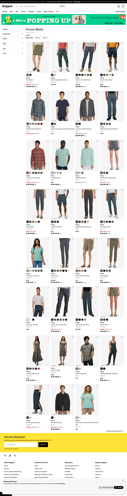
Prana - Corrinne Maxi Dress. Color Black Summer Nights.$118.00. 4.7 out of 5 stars (38, 358)
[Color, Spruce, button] (79, 75)
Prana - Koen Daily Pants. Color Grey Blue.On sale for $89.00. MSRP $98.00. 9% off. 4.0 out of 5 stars (112, 211)
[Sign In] (119, 6)
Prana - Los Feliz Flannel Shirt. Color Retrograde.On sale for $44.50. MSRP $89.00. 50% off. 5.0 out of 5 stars (38, 162)
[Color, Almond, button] (30, 172)
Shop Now (77, 1)
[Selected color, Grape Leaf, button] (27, 75)
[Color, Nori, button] (79, 221)
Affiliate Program (70, 468)
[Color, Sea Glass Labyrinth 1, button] (79, 368)
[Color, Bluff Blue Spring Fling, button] (36, 368)
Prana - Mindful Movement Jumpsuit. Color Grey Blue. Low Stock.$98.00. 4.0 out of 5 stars (112, 358)
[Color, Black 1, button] (57, 221)
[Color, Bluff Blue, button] (30, 75)
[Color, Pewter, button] (38, 172)
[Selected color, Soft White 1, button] (27, 319)
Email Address (10, 444)
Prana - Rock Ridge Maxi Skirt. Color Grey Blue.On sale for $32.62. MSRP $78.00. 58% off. (38, 407)
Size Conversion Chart (72, 466)
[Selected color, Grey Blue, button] (52, 75)
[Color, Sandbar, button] (85, 75)
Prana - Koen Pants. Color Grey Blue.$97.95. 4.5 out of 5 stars (62, 260)
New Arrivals (99, 471)
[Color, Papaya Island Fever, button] (33, 368)
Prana (37, 37)
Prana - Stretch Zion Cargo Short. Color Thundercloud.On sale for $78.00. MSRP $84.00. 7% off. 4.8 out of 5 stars (112, 162)
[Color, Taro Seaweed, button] (30, 368)
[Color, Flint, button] (36, 172)
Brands (97, 466)
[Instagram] (5, 455)
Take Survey (68, 474)
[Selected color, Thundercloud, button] (77, 75)
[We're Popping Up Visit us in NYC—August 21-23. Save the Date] (63, 19)
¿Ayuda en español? (41, 471)
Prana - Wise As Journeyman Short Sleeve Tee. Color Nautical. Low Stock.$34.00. (62, 113)
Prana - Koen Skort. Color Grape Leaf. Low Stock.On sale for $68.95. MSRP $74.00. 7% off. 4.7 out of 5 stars (38, 64)
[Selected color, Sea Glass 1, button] (52, 172)
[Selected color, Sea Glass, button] (77, 172)
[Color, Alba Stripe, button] (33, 270)
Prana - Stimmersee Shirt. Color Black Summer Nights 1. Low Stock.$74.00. (87, 358)
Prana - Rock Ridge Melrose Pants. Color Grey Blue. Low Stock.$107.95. (62, 64)
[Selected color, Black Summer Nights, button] (27, 368)
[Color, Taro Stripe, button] (41, 270)
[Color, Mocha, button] (66, 319)
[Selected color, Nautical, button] (101, 75)
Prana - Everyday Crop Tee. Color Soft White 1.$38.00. (38, 309)
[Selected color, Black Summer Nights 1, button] (77, 368)
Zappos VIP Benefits (10, 477)
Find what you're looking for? (114, 431)
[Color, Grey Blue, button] (82, 172)
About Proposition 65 (41, 477)
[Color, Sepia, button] (30, 221)
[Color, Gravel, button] (55, 270)
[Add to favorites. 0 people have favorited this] (48, 43)
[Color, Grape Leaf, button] (33, 221)
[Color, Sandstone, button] (88, 221)
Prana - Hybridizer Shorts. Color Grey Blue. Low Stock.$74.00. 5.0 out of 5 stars (62, 211)
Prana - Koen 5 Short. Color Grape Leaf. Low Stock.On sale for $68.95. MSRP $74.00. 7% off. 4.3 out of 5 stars (112, 309)
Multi (44, 37)
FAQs (36, 466)
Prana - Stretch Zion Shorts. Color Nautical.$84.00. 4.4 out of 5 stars (112, 64)
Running (97, 474)
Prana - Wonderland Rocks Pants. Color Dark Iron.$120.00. (87, 211)
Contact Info (38, 468)
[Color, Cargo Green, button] (107, 221)
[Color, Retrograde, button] (38, 123)
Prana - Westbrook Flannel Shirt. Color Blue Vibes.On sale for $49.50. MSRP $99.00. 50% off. (38, 113)
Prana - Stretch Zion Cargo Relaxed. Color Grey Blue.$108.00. (112, 113)
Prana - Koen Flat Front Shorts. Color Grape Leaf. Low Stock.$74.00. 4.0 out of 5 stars (87, 260)
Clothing (98, 468)
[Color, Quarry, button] (36, 123)
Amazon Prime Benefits (11, 474)
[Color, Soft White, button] (30, 319)
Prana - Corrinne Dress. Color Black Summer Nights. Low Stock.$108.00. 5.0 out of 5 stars (62, 358)
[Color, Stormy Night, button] (85, 221)
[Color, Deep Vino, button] (33, 123)
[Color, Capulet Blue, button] (41, 123)
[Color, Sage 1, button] (60, 172)
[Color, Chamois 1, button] (57, 172)
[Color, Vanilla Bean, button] (30, 270)
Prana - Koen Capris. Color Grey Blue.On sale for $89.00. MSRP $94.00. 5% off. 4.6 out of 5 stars (38, 211)
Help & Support (120, 11)
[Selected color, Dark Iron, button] (77, 221)
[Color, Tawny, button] (30, 123)
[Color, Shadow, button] (104, 75)
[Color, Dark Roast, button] (90, 75)
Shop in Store (119, 23)
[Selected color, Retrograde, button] (27, 172)
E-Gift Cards (69, 477)
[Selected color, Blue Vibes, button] (27, 123)
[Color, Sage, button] (55, 123)
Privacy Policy (61, 483)
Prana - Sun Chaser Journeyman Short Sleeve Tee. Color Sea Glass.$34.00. (87, 407)
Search (62, 6)
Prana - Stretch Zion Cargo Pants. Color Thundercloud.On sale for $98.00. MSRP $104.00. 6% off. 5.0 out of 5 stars (62, 309)
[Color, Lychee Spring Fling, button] (38, 368)
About (6, 466)
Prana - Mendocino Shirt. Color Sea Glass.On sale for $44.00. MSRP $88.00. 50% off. (87, 162)
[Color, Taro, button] (38, 270)
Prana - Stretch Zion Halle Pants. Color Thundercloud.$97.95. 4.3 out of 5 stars (87, 64)
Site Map (67, 471)
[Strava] (15, 455)
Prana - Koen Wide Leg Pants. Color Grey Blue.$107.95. (87, 309)
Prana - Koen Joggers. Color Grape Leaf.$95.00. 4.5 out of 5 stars (112, 260)
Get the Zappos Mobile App (13, 471)
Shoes (97, 477)
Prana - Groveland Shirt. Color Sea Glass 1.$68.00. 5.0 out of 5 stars (62, 162)
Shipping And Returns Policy (43, 474)
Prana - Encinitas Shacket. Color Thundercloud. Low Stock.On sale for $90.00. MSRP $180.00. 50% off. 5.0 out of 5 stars (62, 407)
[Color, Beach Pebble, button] (55, 75)
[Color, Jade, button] (36, 270)
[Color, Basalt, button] (66, 270)
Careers (6, 468)
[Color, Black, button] (82, 75)
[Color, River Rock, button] (79, 172)
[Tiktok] (10, 455)
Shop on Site (109, 23)
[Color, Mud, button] (88, 75)
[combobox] (36, 6)
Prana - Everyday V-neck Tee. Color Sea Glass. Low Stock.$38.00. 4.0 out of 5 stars (38, 260)
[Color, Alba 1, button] (55, 172)
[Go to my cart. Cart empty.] (123, 6)
